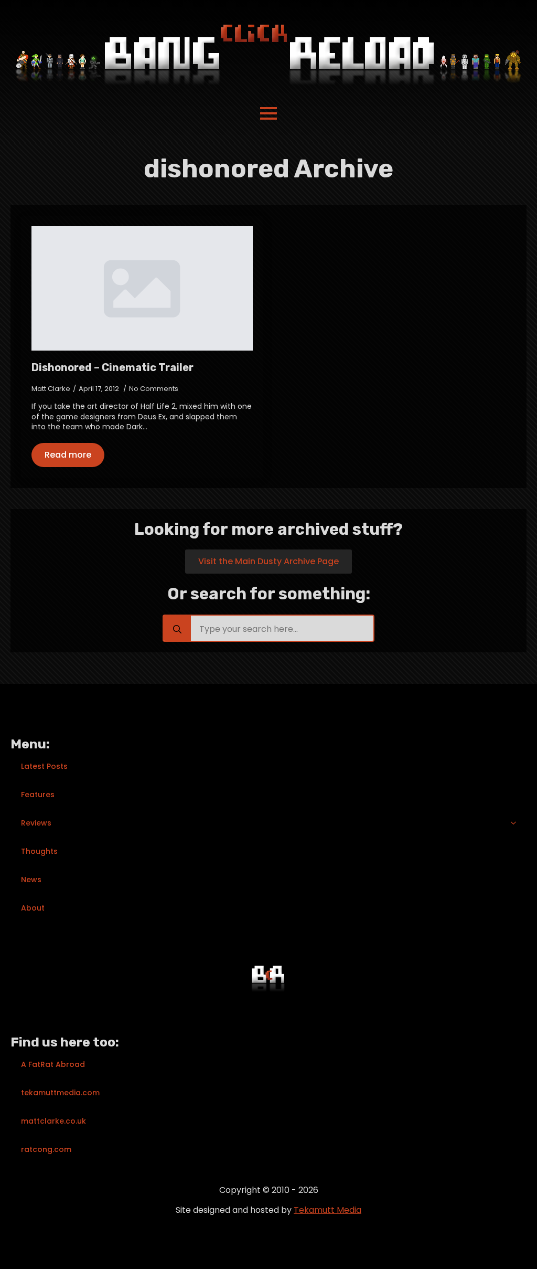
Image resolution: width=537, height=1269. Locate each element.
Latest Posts (44, 766)
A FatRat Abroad (53, 1064)
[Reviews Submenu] (517, 823)
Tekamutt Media (327, 1210)
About (33, 908)
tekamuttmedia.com (60, 1092)
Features (38, 794)
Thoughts (39, 851)
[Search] (177, 629)
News (31, 879)
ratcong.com (46, 1149)
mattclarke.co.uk (53, 1121)
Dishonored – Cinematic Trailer (112, 367)
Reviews (36, 823)
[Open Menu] (268, 113)
